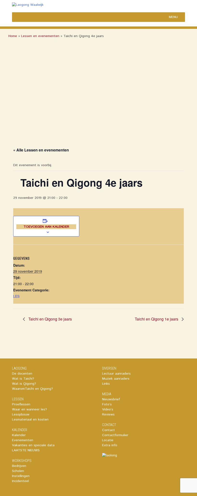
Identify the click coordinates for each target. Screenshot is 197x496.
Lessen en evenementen (40, 36)
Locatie (107, 440)
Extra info (109, 445)
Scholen (18, 471)
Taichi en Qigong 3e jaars (49, 319)
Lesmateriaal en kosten (30, 419)
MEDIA (106, 394)
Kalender (19, 435)
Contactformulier (115, 435)
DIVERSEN (109, 368)
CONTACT (109, 425)
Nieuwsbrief (111, 399)
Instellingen (21, 476)
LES (16, 296)
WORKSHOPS (21, 460)
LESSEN (18, 399)
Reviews (108, 414)
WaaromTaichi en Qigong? (32, 388)
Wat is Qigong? (24, 383)
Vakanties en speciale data (33, 445)
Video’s (107, 409)
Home (12, 36)
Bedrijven (19, 466)
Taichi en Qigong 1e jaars (157, 319)
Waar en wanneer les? (29, 409)
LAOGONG (19, 368)
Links (106, 383)
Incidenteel (20, 481)
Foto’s (107, 404)
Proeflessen (21, 404)
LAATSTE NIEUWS (26, 450)
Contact (108, 430)
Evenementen (22, 440)
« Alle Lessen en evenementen (41, 150)
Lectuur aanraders (116, 373)
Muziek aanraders (115, 378)
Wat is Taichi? (23, 378)
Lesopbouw (20, 414)
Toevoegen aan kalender (46, 226)
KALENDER (19, 430)
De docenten (22, 373)
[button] (173, 17)
